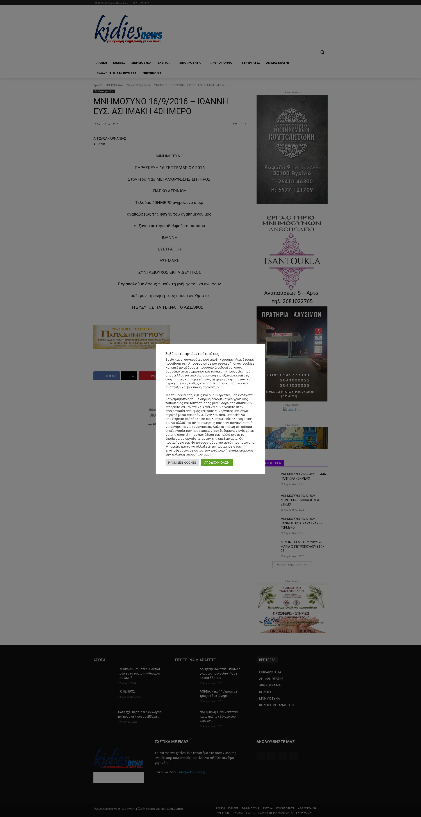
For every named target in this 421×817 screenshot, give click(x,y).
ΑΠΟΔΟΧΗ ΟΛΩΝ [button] (217, 462)
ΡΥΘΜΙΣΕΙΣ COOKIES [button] (182, 462)
